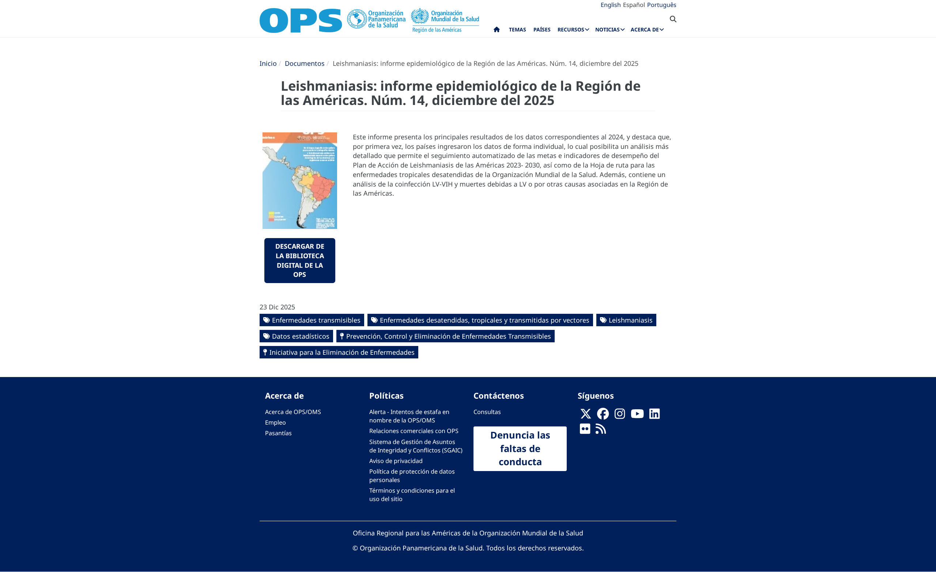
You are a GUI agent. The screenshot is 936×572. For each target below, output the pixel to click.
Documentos (305, 63)
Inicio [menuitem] (497, 31)
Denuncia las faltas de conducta (520, 448)
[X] (586, 416)
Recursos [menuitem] (571, 29)
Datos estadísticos (300, 336)
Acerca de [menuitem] (645, 29)
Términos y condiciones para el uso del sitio (412, 494)
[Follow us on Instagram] (620, 416)
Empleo (275, 422)
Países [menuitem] (542, 29)
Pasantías (278, 433)
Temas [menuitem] (517, 29)
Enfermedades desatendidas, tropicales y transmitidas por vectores (484, 320)
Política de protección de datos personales (412, 475)
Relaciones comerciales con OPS (413, 431)
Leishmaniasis (631, 320)
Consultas (487, 412)
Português (661, 5)
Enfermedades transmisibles (316, 320)
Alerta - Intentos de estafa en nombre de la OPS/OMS (409, 416)
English (611, 5)
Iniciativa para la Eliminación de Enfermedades (342, 352)
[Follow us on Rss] (601, 431)
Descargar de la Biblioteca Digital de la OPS (299, 260)
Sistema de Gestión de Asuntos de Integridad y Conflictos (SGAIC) (416, 446)
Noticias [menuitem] (607, 29)
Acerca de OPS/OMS (293, 412)
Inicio (268, 63)
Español (634, 5)
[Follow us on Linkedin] (654, 416)
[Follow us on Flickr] (585, 431)
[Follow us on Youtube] (637, 416)
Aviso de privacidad (396, 461)
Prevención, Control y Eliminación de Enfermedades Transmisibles (448, 336)
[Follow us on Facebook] (603, 416)
